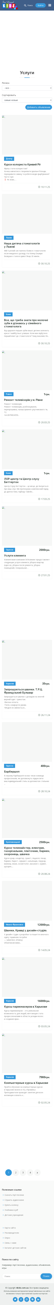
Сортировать (9, 95)
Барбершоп (12, 771)
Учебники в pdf (11, 1210)
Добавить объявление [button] (38, 107)
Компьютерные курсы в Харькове (26, 1082)
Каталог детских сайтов (15, 1248)
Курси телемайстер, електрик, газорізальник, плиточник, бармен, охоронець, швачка (27, 851)
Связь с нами (10, 1243)
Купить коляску (11, 1205)
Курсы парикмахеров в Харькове (25, 1006)
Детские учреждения (14, 1215)
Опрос (7, 1238)
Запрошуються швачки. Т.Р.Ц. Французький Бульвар (23, 691)
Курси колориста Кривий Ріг (22, 164)
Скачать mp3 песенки (14, 1195)
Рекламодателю (12, 1233)
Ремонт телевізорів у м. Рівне (23, 399)
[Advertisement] (27, 39)
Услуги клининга (15, 555)
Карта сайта (10, 1228)
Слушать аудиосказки (14, 1200)
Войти (40, 5)
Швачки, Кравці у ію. (25, 930)
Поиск (28, 5)
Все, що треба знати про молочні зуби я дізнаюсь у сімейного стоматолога (26, 323)
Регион (5, 83)
